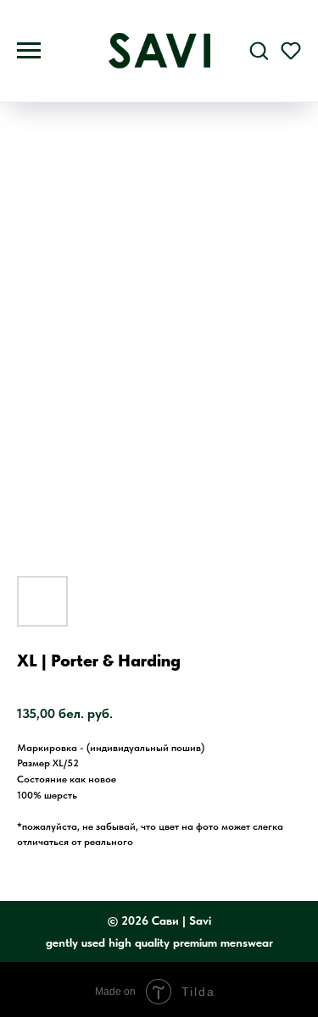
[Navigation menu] (29, 50)
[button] (258, 50)
